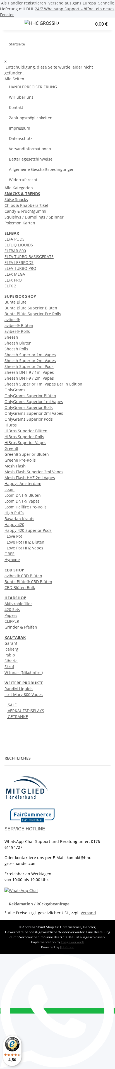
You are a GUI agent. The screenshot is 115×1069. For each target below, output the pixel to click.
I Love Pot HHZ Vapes (23, 548)
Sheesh (11, 337)
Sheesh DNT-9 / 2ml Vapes (29, 378)
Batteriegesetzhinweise (30, 159)
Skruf (9, 666)
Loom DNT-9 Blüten (22, 495)
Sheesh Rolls (16, 349)
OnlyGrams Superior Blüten (30, 395)
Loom (9, 489)
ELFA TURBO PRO (20, 268)
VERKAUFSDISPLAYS (25, 710)
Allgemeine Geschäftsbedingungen (42, 169)
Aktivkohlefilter (18, 603)
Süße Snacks (16, 199)
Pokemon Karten (19, 223)
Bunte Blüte (15, 302)
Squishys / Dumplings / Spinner (34, 217)
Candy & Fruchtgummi (25, 211)
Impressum (19, 128)
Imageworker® (72, 942)
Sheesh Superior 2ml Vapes (30, 360)
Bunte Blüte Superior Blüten (30, 308)
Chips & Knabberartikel (26, 205)
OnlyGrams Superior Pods (28, 419)
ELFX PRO (13, 280)
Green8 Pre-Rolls (20, 460)
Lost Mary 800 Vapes (23, 694)
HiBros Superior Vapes (25, 442)
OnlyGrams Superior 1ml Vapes (33, 401)
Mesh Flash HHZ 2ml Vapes (29, 477)
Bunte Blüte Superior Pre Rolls (32, 313)
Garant (10, 643)
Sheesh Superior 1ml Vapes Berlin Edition (43, 384)
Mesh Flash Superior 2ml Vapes (33, 471)
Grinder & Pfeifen (20, 627)
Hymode (12, 559)
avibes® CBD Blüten (23, 575)
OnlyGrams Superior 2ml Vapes (33, 413)
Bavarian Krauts (19, 518)
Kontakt (16, 107)
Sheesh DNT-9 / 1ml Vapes (29, 372)
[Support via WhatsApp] (21, 890)
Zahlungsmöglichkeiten (30, 117)
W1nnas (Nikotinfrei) (23, 672)
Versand (88, 912)
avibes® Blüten (18, 325)
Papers (10, 615)
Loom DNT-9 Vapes (22, 501)
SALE (12, 704)
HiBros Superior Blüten (25, 430)
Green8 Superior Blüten (26, 454)
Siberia (11, 660)
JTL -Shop (67, 947)
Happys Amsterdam (22, 483)
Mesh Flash (15, 466)
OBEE (9, 553)
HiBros (10, 425)
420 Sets (12, 609)
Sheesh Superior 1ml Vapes (30, 354)
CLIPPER (11, 621)
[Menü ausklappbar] (11, 24)
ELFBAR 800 (15, 250)
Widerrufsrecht (23, 179)
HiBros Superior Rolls (24, 436)
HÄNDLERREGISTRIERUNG (33, 86)
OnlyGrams (14, 389)
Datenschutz (20, 138)
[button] (76, 24)
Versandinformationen (30, 148)
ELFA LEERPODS (18, 262)
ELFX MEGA (14, 274)
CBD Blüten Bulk (19, 587)
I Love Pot (13, 536)
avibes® (12, 319)
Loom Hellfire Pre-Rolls (25, 507)
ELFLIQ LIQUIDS (18, 245)
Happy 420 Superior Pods (28, 530)
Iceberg (11, 649)
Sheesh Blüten (18, 343)
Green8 (11, 448)
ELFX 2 (10, 286)
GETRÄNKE (17, 716)
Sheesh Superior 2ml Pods (29, 366)
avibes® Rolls (17, 331)
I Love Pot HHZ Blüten (24, 542)
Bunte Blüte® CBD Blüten (28, 581)
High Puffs (14, 512)
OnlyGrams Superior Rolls (28, 407)
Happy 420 (14, 524)
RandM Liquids (18, 688)
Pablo (9, 655)
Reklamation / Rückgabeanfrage (39, 903)
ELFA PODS (14, 239)
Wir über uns (21, 97)
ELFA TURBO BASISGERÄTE (29, 256)
